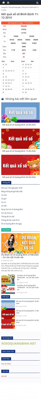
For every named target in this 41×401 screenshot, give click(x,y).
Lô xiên (4, 206)
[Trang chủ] (3, 2)
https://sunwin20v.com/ (13, 399)
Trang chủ (4, 7)
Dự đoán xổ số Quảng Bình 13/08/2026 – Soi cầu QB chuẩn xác (28, 287)
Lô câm (4, 195)
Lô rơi (3, 202)
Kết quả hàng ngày (15, 7)
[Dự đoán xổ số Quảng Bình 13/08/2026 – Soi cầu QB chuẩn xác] (8, 286)
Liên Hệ (4, 376)
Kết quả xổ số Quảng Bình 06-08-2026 (19, 177)
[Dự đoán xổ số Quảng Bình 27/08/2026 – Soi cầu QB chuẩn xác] (20, 234)
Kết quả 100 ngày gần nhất (11, 188)
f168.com (9, 384)
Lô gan (4, 198)
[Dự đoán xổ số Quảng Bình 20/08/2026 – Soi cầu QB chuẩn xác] (8, 276)
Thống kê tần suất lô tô (10, 220)
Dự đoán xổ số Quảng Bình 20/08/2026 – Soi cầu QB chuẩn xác (28, 277)
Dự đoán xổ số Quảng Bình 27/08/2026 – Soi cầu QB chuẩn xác (20, 256)
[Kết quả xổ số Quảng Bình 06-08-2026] (20, 156)
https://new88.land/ (24, 395)
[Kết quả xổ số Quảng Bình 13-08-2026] (20, 130)
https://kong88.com (26, 388)
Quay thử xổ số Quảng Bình (12, 209)
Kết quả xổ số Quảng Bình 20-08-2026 (19, 124)
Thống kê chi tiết (7, 216)
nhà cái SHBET (12, 392)
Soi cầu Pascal (6, 213)
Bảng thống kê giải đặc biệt (11, 191)
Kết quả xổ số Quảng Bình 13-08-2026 (19, 151)
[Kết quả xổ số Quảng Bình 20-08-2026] (20, 103)
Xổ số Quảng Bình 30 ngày (11, 224)
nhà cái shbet (6, 364)
